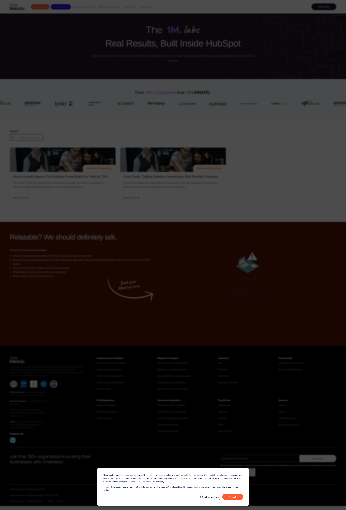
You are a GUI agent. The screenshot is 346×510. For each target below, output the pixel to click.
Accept (232, 497)
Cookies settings (211, 497)
